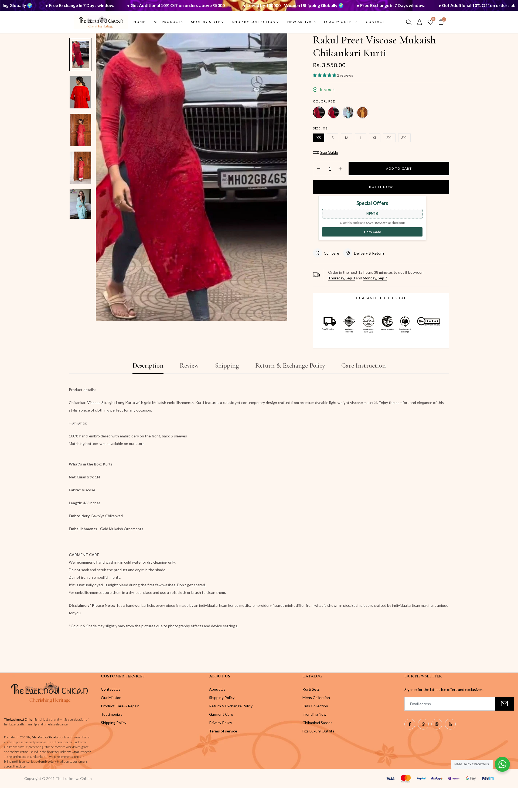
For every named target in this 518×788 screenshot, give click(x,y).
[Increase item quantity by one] (340, 169)
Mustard (363, 112)
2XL (389, 137)
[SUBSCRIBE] (504, 704)
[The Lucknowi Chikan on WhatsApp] (423, 724)
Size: (320, 128)
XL (375, 137)
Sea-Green (348, 112)
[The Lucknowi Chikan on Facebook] (409, 724)
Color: (324, 101)
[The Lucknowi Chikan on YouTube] (450, 724)
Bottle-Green (333, 112)
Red (319, 112)
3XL (404, 137)
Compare (331, 253)
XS (318, 137)
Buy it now (381, 187)
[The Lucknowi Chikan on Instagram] (436, 724)
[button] (325, 75)
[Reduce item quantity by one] (318, 169)
